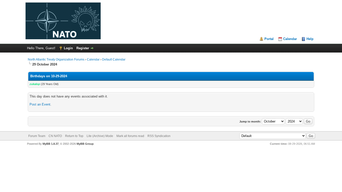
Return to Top (74, 136)
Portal (269, 39)
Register (82, 48)
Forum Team (36, 136)
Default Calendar (113, 59)
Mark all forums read (130, 136)
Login (68, 48)
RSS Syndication (158, 136)
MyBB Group (85, 143)
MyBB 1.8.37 (51, 143)
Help (309, 39)
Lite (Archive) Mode (100, 136)
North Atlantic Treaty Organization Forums (56, 59)
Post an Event (40, 104)
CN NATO (55, 136)
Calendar (290, 39)
